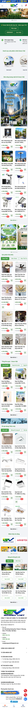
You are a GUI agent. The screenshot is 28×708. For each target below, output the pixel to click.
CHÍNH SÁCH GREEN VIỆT (8, 648)
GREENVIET (19, 699)
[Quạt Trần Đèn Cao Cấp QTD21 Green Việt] (20, 267)
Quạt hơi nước (16, 365)
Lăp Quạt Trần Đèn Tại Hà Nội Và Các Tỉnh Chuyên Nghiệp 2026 (7, 592)
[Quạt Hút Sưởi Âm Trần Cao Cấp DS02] (7, 461)
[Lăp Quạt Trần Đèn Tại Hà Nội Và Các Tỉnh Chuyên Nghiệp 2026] (7, 586)
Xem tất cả (13, 220)
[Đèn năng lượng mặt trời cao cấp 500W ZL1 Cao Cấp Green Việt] (7, 133)
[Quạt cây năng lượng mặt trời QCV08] (7, 396)
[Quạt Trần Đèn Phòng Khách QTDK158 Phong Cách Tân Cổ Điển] (20, 316)
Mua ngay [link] (14, 28)
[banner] (8, 237)
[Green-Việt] (14, 14)
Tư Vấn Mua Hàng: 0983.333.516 (11, 659)
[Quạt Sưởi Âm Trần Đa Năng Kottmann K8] (20, 461)
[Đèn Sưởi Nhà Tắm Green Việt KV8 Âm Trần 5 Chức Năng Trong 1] (7, 438)
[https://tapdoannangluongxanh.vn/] (14, 5)
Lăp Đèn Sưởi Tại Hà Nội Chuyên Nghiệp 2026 (20, 573)
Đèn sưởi (4, 430)
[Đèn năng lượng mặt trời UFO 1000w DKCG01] (20, 133)
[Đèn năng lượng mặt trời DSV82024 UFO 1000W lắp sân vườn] (20, 156)
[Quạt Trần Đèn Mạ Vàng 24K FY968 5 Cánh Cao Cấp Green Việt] (7, 290)
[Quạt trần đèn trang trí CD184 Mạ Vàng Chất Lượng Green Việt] (7, 316)
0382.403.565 (6, 639)
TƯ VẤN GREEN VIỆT (6, 652)
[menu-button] (2, 5)
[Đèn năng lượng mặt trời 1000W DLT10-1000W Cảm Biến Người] (20, 202)
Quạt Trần (5, 258)
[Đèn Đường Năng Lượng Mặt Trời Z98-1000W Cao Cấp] (7, 179)
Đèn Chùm (14, 258)
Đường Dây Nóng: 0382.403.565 (10, 668)
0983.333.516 (6, 635)
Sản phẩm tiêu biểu (7, 254)
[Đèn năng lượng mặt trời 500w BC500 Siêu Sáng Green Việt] (20, 179)
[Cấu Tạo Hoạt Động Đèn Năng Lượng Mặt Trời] (21, 586)
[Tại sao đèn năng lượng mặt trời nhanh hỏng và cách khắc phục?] (7, 567)
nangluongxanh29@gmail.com (10, 643)
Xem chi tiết (7, 579)
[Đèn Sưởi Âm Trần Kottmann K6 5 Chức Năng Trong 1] (7, 484)
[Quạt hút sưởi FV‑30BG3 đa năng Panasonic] (20, 484)
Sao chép (18, 32)
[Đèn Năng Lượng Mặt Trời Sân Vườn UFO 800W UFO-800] (7, 156)
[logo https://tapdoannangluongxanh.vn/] (14, 612)
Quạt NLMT (5, 365)
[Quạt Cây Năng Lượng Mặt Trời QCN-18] (7, 374)
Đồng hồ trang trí (15, 430)
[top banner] (14, 1)
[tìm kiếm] (22, 5)
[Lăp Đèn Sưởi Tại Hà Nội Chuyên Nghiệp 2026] (21, 567)
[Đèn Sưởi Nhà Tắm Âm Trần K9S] (20, 511)
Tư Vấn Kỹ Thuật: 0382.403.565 (10, 662)
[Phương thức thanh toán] (14, 693)
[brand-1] (8, 540)
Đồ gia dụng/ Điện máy (8, 426)
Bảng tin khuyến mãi (14, 557)
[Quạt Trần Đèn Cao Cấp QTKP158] (20, 339)
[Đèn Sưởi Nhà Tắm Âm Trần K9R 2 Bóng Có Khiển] (7, 511)
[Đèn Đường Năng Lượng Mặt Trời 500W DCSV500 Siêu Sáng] (7, 202)
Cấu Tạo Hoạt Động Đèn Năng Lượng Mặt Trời (21, 592)
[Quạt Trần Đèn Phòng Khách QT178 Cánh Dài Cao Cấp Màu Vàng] (20, 290)
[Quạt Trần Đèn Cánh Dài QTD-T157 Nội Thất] (7, 339)
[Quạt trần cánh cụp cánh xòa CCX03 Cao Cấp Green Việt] (7, 267)
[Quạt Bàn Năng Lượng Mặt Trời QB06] (20, 396)
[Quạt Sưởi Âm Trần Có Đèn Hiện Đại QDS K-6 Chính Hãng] (20, 438)
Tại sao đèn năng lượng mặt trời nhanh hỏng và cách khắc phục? (7, 573)
